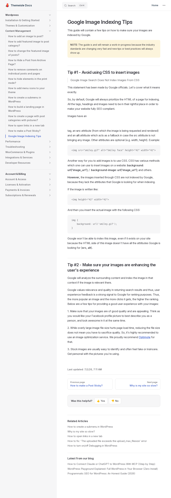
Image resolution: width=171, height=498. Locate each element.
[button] (28, 15)
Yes (101, 400)
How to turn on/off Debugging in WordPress (92, 445)
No (115, 400)
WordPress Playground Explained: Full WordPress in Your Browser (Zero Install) (112, 468)
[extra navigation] (164, 5)
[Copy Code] (155, 150)
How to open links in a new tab (84, 436)
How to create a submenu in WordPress (90, 426)
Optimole (144, 337)
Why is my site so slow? (81, 431)
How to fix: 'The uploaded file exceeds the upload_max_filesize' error (107, 441)
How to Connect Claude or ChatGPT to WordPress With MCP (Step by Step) (111, 464)
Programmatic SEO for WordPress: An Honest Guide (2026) (101, 473)
